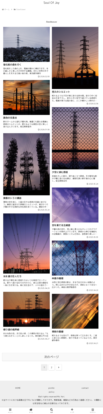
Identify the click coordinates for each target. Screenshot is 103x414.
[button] (95, 374)
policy (51, 392)
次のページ (51, 357)
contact (85, 388)
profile (51, 388)
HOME (18, 388)
